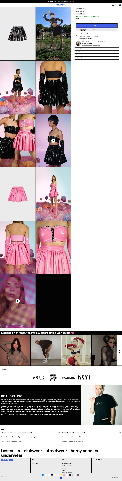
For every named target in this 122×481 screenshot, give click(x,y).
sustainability (35, 463)
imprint (64, 462)
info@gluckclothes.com (87, 45)
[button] (18, 33)
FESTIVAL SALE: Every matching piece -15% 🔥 (61, 1)
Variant (77, 18)
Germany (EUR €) (116, 477)
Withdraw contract (67, 472)
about (33, 462)
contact (64, 468)
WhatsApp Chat (96, 45)
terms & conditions (67, 465)
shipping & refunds (67, 463)
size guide (65, 467)
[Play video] (53, 140)
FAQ (63, 470)
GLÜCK (6, 476)
